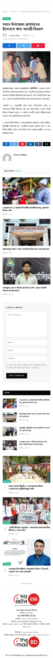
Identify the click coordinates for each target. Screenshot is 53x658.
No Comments (10, 39)
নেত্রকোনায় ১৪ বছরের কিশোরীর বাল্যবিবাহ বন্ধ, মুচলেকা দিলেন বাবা (26, 209)
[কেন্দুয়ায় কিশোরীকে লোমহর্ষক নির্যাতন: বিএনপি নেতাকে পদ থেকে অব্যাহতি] (26, 552)
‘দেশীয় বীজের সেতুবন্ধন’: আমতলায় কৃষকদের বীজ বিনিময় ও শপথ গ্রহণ (29, 529)
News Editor (15, 35)
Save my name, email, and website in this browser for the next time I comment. (26, 366)
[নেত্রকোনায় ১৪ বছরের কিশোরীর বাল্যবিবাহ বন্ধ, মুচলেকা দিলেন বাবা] (26, 190)
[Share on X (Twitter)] (23, 45)
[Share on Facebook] (9, 45)
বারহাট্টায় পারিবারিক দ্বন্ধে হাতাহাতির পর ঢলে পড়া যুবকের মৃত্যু (34, 429)
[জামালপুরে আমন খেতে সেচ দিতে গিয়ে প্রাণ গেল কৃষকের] (26, 232)
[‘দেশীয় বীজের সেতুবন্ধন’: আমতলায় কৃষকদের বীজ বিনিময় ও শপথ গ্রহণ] (26, 510)
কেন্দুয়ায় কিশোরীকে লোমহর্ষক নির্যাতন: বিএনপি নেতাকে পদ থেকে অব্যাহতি (28, 570)
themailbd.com (41, 655)
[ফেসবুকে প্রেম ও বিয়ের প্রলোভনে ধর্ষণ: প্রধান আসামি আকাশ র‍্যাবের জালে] (26, 271)
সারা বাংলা (7, 19)
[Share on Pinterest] (38, 45)
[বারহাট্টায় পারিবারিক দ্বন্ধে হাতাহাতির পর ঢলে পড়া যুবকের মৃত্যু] (10, 431)
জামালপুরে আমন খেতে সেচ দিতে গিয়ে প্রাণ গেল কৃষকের (26, 249)
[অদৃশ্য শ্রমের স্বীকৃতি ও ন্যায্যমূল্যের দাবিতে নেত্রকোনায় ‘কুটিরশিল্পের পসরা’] (26, 469)
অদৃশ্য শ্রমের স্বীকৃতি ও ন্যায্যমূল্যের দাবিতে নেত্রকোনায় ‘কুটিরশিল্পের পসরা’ (26, 488)
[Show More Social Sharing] (48, 45)
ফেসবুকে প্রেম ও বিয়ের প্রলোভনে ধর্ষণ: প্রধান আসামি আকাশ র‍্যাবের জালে (25, 289)
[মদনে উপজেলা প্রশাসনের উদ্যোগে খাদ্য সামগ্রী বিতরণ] (26, 67)
